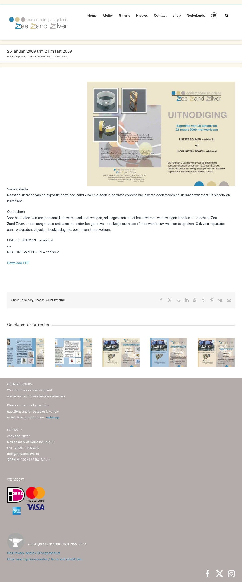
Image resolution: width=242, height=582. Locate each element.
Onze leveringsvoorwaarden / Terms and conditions (44, 559)
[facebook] (207, 573)
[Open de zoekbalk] (226, 15)
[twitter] (219, 573)
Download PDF (18, 262)
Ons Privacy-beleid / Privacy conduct (33, 553)
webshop (52, 417)
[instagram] (231, 573)
